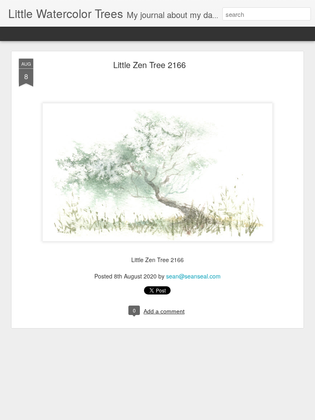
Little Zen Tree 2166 (149, 65)
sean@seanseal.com (193, 276)
